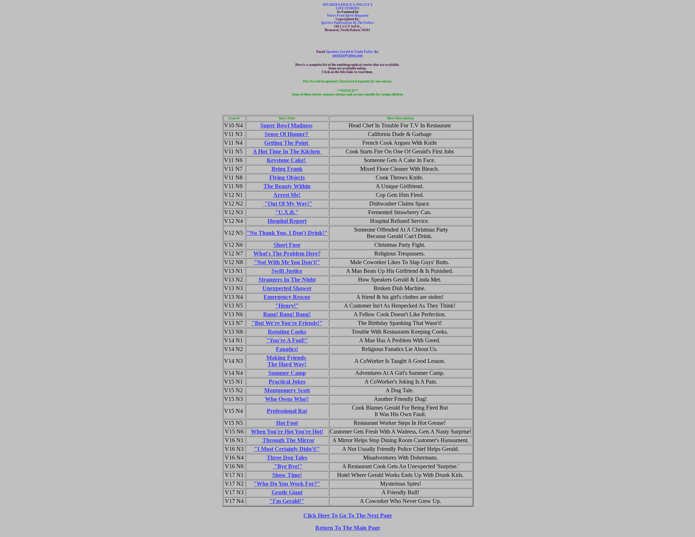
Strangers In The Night (287, 279)
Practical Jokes (287, 382)
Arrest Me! (286, 195)
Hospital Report (287, 221)
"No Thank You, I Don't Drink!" (287, 233)
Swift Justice (286, 271)
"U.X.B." (287, 212)
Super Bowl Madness (286, 125)
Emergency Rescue (287, 297)
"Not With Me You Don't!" (287, 262)
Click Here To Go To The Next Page (347, 515)
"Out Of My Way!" (287, 203)
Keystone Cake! (287, 160)
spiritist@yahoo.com (347, 55)
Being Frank (287, 169)
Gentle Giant (287, 492)
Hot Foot (287, 423)
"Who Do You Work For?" (286, 484)
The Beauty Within (287, 186)
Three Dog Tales (287, 457)
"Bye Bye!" (288, 466)
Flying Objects (287, 177)
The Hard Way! (287, 364)
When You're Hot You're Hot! (287, 431)
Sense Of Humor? (287, 134)
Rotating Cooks (287, 332)
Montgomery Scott (287, 390)
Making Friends (286, 358)
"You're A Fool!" (287, 340)
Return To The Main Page (347, 528)
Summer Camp (287, 373)
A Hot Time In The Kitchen (287, 151)
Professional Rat (287, 411)
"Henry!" (287, 306)
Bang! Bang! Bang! (287, 314)
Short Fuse (287, 245)
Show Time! (287, 475)
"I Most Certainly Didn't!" (287, 449)
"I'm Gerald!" (286, 501)
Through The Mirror (288, 440)
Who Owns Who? (287, 399)
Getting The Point (286, 143)
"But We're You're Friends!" (287, 323)
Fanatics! (287, 349)
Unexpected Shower (287, 288)
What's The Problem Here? (287, 253)
